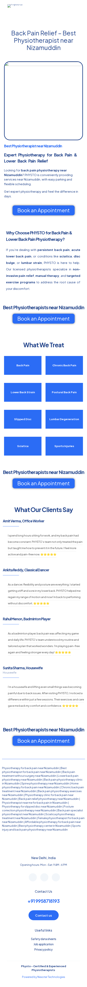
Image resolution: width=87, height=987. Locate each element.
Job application (44, 944)
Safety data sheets (43, 939)
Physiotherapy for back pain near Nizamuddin (30, 768)
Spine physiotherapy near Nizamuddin (45, 783)
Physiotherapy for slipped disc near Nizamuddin (32, 806)
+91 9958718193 (43, 901)
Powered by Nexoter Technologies (43, 977)
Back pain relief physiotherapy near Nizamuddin (49, 798)
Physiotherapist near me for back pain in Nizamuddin (35, 802)
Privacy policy (43, 949)
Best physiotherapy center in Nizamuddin (45, 825)
